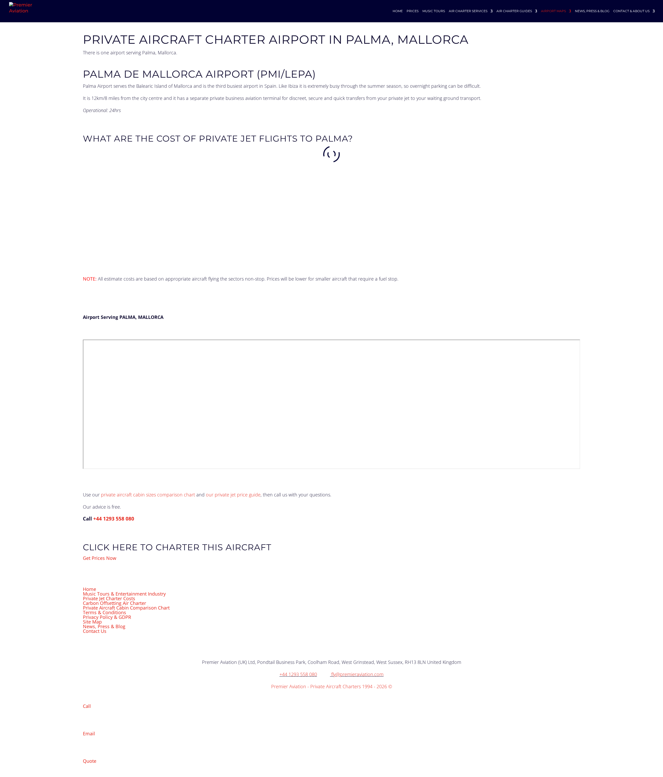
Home (89, 589)
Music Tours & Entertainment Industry (124, 594)
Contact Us (94, 631)
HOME (398, 11)
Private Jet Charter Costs (109, 598)
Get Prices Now (99, 558)
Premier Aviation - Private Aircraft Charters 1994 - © (331, 686)
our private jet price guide (233, 495)
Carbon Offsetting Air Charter (114, 603)
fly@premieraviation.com (357, 674)
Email (89, 733)
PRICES (413, 11)
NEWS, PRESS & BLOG (592, 11)
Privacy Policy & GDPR (107, 617)
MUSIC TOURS (433, 11)
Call (87, 706)
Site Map (92, 622)
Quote (89, 761)
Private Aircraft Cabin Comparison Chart (126, 608)
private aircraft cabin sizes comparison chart (148, 495)
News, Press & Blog (104, 626)
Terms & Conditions (104, 612)
